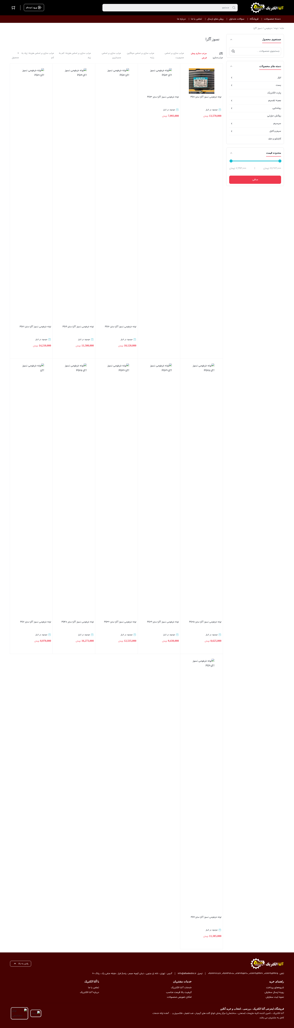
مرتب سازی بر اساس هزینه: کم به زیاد (75, 55)
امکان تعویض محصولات (179, 997)
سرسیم (277, 123)
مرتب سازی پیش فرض (199, 55)
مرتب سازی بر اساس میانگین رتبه (140, 55)
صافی (255, 179)
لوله (276, 28)
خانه (282, 28)
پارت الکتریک (274, 92)
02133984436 (256, 973)
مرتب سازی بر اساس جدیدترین (111, 55)
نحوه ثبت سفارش (275, 997)
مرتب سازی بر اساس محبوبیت (174, 55)
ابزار (279, 77)
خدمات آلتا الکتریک (181, 987)
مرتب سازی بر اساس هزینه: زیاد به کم (37, 55)
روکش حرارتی (274, 115)
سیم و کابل (275, 131)
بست (278, 85)
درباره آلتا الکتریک (89, 992)
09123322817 (214, 973)
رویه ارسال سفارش (274, 992)
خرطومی (268, 28)
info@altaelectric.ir (187, 973)
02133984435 (271, 973)
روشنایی (276, 108)
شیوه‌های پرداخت (275, 987)
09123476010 (228, 973)
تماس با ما (93, 987)
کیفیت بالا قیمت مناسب (178, 992)
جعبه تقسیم (274, 100)
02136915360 (241, 973)
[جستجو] (233, 51)
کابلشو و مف (274, 138)
